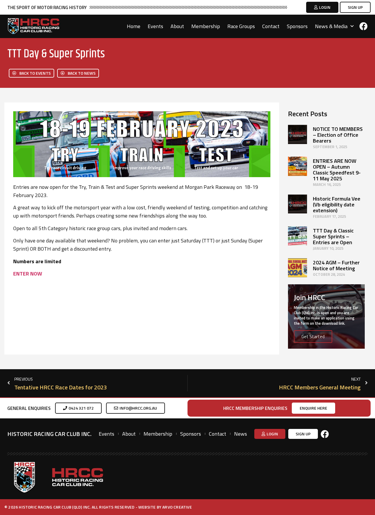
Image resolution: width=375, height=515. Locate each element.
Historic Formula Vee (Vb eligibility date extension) (336, 204)
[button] (322, 7)
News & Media (331, 26)
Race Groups (241, 26)
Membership (205, 26)
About (177, 26)
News (240, 434)
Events (155, 26)
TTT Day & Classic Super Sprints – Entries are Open (333, 236)
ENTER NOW (27, 274)
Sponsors (297, 26)
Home (133, 26)
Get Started (313, 336)
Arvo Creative (177, 507)
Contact (270, 26)
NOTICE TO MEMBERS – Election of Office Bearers (338, 135)
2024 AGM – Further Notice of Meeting (336, 265)
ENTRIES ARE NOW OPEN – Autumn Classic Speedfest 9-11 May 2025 (337, 169)
